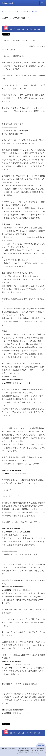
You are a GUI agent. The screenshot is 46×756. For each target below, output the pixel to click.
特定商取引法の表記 (23, 751)
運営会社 (21, 748)
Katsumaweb (7, 3)
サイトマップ (30, 748)
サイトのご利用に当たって (9, 748)
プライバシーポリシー (38, 751)
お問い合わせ (40, 748)
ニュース (9, 11)
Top (3, 11)
